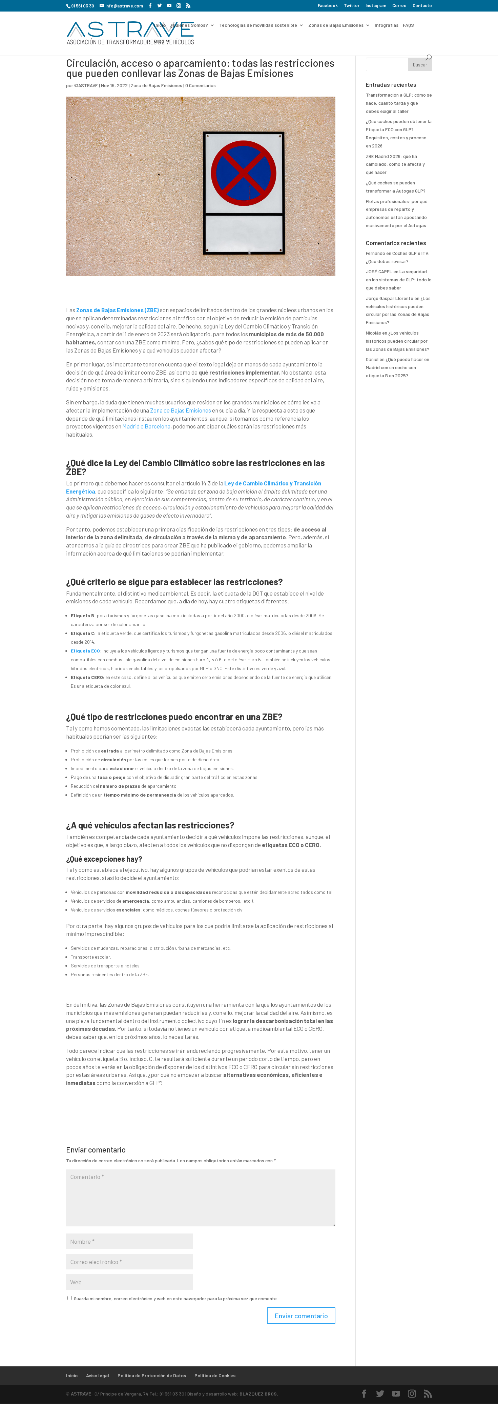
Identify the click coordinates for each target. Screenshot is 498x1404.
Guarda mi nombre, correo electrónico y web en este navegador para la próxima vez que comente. (176, 1298)
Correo (399, 5)
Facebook (328, 5)
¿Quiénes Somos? (189, 25)
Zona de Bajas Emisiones (156, 85)
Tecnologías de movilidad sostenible (258, 25)
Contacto (422, 5)
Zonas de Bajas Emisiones (336, 25)
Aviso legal (97, 1375)
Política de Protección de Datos (152, 1375)
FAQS (408, 25)
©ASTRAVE (86, 85)
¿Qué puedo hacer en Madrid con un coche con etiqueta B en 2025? (397, 367)
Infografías (386, 25)
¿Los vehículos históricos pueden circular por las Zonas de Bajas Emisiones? (397, 341)
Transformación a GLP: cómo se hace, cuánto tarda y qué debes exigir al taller (399, 103)
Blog (159, 41)
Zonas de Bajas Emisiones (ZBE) (117, 309)
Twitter (351, 5)
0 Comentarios (200, 85)
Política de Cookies (214, 1375)
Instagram (376, 5)
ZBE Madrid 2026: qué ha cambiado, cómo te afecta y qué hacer (395, 164)
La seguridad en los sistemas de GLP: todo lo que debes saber (399, 279)
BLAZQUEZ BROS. (259, 1394)
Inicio (160, 25)
